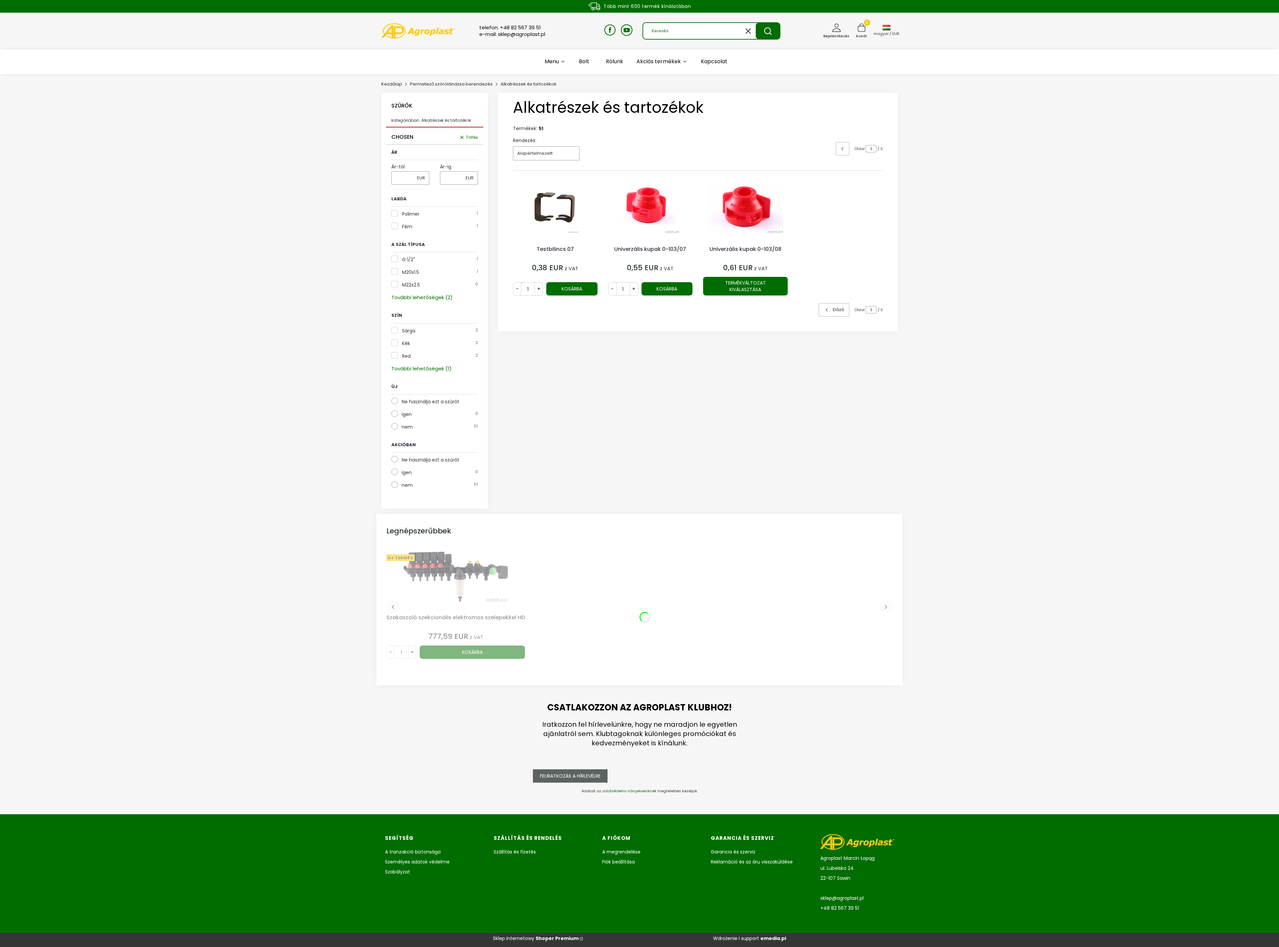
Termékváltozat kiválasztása (745, 286)
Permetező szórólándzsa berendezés (451, 84)
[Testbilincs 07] (555, 213)
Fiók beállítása (618, 861)
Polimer (410, 214)
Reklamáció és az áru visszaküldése (752, 861)
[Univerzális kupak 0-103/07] (650, 213)
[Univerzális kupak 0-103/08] (745, 213)
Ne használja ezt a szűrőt (430, 401)
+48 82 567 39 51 (839, 908)
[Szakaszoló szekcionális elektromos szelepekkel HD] (455, 582)
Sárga (408, 330)
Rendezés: (524, 140)
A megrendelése (621, 852)
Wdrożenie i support (749, 938)
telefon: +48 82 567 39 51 (510, 27)
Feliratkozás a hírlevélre (570, 776)
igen (407, 414)
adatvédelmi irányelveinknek (629, 791)
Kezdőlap (391, 84)
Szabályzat (397, 871)
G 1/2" (408, 259)
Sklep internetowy (536, 938)
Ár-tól (398, 166)
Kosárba (572, 288)
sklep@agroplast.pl (842, 898)
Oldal (859, 148)
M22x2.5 (411, 285)
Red (406, 356)
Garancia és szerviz (733, 852)
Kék (406, 343)
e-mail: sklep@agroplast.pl (512, 34)
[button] (768, 31)
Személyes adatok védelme (417, 861)
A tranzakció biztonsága (413, 852)
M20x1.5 (410, 272)
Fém (407, 226)
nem (407, 427)
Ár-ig (445, 166)
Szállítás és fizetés (515, 852)
